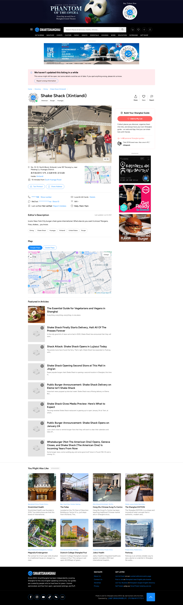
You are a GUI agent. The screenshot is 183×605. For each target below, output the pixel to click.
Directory (38, 89)
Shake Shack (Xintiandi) (58, 89)
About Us (97, 576)
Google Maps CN (106, 293)
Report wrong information (46, 81)
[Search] (122, 29)
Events (59, 35)
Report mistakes (59, 206)
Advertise (97, 583)
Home (30, 89)
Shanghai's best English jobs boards (138, 579)
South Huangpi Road (53, 180)
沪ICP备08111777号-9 (135, 598)
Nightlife (50, 35)
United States (73, 230)
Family (76, 35)
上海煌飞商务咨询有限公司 (117, 598)
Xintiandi (39, 176)
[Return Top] (151, 597)
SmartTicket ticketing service (140, 586)
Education (122, 35)
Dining (45, 89)
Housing (104, 35)
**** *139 (35, 197)
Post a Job (119, 579)
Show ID (56, 201)
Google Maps (35, 248)
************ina (45, 201)
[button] (135, 98)
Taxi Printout (38, 186)
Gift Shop (144, 35)
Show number (46, 197)
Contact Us (98, 579)
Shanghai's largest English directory (142, 583)
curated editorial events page (140, 576)
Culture (68, 35)
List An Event (120, 576)
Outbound (133, 35)
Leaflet (98, 293)
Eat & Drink (39, 35)
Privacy (96, 586)
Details (92, 197)
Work (113, 35)
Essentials (94, 35)
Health (84, 35)
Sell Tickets (119, 586)
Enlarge (106, 255)
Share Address (56, 186)
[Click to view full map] (98, 175)
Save (143, 100)
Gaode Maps (49, 248)
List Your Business (121, 583)
